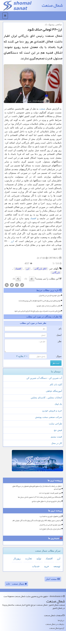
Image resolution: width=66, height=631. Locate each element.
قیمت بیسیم (56, 437)
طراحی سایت (55, 423)
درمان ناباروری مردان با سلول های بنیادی (46, 501)
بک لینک (58, 404)
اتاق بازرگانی (40, 268)
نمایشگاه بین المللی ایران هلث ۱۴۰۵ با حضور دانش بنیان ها (39, 497)
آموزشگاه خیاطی (54, 391)
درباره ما (61, 620)
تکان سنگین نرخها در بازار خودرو (49, 306)
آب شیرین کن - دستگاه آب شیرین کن (44, 378)
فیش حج (58, 430)
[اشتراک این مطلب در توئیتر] (12, 285)
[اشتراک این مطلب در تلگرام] (22, 285)
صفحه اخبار (51, 579)
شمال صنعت (52, 5)
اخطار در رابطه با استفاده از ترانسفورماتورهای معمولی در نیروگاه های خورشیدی (36, 487)
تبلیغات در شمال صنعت (54, 624)
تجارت (28, 558)
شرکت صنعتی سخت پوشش (48, 417)
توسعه (57, 566)
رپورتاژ (17, 558)
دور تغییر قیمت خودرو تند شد (50, 493)
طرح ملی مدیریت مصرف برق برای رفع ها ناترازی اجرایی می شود (37, 311)
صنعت (42, 109)
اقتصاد (33, 218)
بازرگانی (56, 272)
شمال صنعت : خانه (15, 584)
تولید (38, 558)
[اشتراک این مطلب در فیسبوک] (17, 285)
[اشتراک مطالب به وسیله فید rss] (6, 285)
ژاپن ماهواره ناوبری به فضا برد (50, 516)
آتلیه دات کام (56, 384)
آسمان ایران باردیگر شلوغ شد (50, 529)
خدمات (36, 566)
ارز (12, 241)
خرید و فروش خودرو (52, 410)
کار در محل (56, 443)
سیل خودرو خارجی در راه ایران (50, 295)
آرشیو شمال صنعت (56, 628)
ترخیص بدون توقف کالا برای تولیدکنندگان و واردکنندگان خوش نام (37, 520)
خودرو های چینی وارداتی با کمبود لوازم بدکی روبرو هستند (39, 300)
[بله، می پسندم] (31, 278)
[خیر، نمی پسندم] (18, 278)
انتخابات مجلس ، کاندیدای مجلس (46, 397)
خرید (46, 566)
